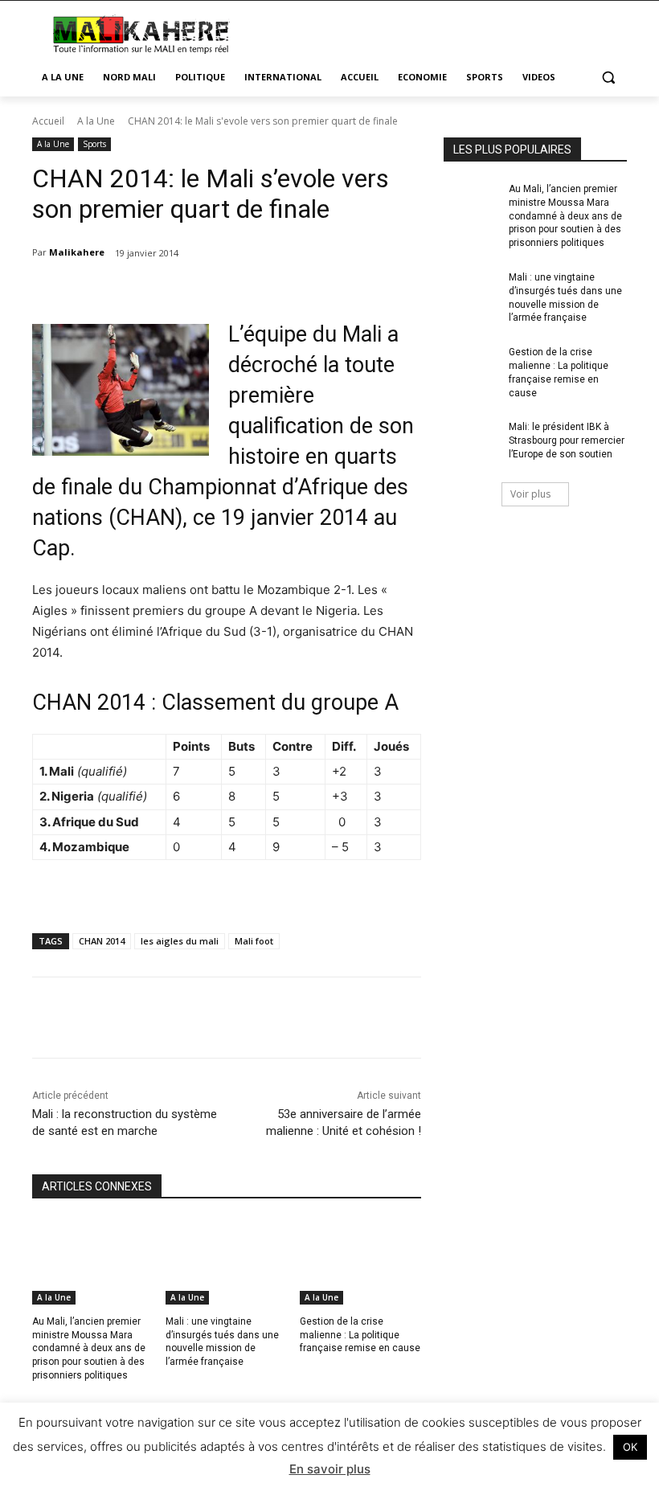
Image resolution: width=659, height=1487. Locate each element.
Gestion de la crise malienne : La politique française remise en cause (360, 1335)
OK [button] (630, 1446)
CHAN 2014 (102, 941)
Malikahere (76, 252)
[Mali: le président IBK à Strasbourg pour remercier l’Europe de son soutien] (471, 439)
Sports (94, 144)
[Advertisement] (439, 32)
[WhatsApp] (272, 1018)
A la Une (96, 121)
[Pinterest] (235, 1018)
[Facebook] (161, 1018)
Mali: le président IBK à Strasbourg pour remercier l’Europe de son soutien (566, 440)
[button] (608, 77)
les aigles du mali (180, 941)
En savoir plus (329, 1469)
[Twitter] (198, 1018)
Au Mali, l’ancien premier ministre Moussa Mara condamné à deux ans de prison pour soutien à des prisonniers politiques (88, 1348)
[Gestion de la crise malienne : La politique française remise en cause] (360, 1262)
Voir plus (530, 494)
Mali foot (254, 941)
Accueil (48, 121)
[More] (310, 1018)
